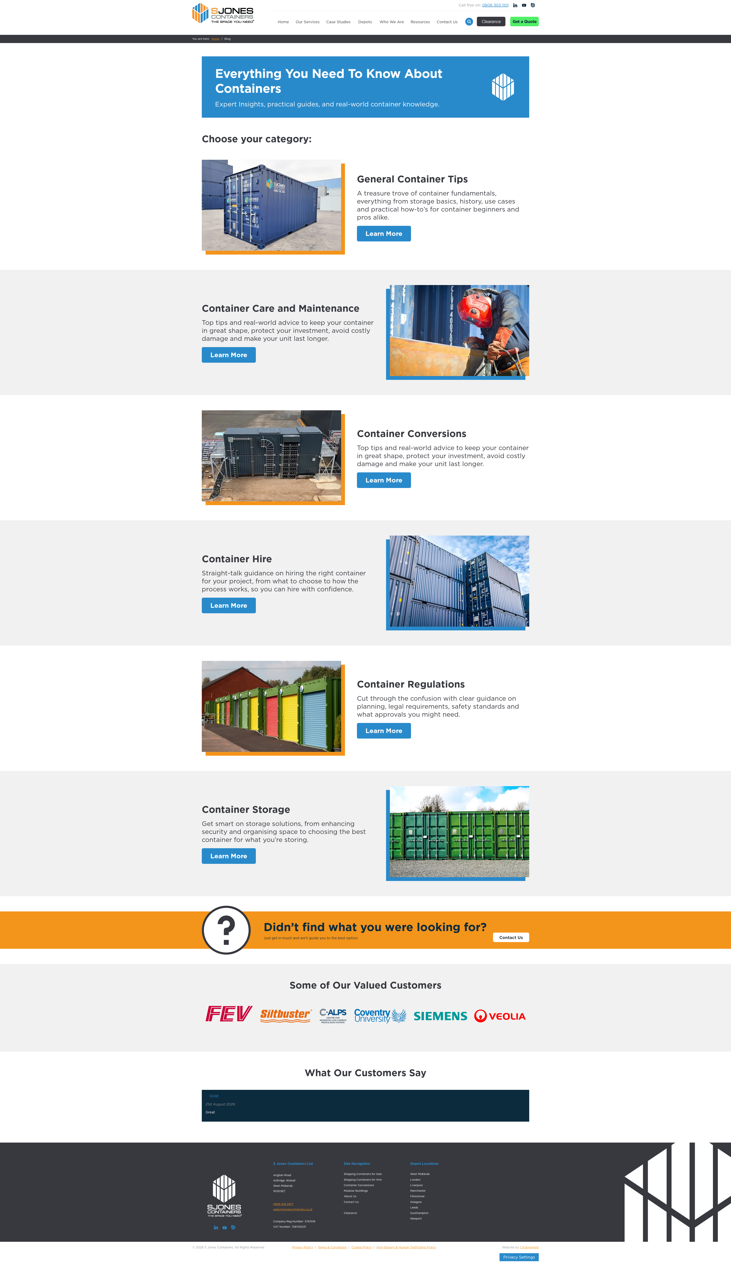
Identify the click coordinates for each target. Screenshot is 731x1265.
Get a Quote (524, 21)
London (415, 1180)
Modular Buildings (356, 1191)
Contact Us (447, 22)
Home (283, 22)
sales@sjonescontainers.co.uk (292, 1209)
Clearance (491, 21)
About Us (350, 1196)
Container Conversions (359, 1185)
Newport (416, 1218)
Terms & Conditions (332, 1247)
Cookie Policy (361, 1247)
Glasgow (416, 1202)
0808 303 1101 (495, 5)
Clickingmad (529, 1247)
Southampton (419, 1213)
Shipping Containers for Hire (363, 1180)
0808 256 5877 (283, 1204)
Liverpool (416, 1185)
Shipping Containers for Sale (363, 1174)
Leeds (414, 1207)
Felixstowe (417, 1196)
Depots (365, 22)
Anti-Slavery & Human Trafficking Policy (406, 1247)
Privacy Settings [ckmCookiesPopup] (519, 1257)
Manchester (418, 1191)
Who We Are (392, 22)
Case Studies (338, 22)
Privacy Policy (302, 1247)
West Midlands (420, 1174)
